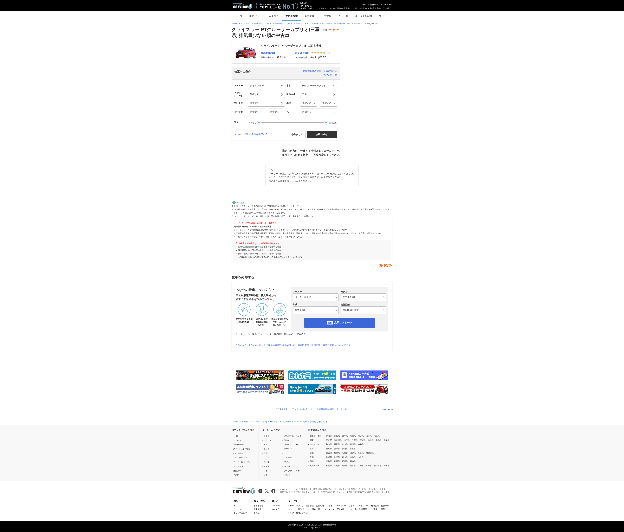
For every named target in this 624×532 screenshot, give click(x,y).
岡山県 (345, 457)
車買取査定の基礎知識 (309, 345)
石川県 (353, 444)
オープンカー (239, 466)
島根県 (337, 457)
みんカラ (276, 509)
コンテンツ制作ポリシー (299, 509)
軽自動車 (237, 471)
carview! (235, 24)
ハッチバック (239, 444)
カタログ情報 (302, 53)
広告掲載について (344, 509)
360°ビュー (255, 16)
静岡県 (345, 449)
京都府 (345, 453)
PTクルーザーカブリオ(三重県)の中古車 (347, 24)
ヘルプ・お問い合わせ (298, 513)
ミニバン (237, 440)
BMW (286, 440)
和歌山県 (370, 453)
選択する (306, 111)
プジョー (288, 462)
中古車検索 (292, 16)
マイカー (384, 16)
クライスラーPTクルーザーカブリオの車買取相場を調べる (265, 345)
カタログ (273, 16)
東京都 (329, 440)
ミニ (286, 453)
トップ (238, 16)
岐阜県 (337, 449)
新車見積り (311, 16)
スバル (266, 462)
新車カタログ (246, 422)
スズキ (266, 466)
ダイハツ (267, 471)
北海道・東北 (315, 436)
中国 (312, 457)
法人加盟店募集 (362, 509)
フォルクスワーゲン (293, 444)
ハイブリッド (239, 453)
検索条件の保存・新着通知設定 (321, 71)
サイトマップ (328, 509)
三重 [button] (304, 94)
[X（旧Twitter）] (267, 491)
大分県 (361, 465)
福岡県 (329, 465)
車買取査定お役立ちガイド (336, 345)
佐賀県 (337, 465)
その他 (236, 475)
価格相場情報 (268, 53)
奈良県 (361, 453)
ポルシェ (288, 457)
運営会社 (310, 506)
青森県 (337, 436)
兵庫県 (337, 453)
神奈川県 (338, 440)
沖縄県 (387, 465)
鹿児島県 (378, 465)
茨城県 (363, 440)
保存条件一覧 (330, 74)
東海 (312, 449)
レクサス (267, 440)
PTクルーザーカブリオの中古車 (318, 24)
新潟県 (329, 444)
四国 (312, 461)
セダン (236, 436)
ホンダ (266, 449)
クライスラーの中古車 (295, 24)
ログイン (365, 4)
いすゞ (266, 475)
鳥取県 (329, 457)
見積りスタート (343, 322)
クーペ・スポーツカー (243, 462)
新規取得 (374, 4)
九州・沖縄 (314, 465)
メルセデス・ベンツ (293, 436)
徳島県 (329, 461)
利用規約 (375, 506)
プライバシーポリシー (336, 506)
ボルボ (287, 475)
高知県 (353, 461)
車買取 (327, 16)
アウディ (288, 449)
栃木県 (371, 440)
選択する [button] (254, 94)
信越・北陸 (314, 444)
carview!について (295, 506)
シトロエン (289, 466)
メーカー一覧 (258, 24)
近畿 (312, 453)
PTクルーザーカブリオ (289, 422)
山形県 (369, 436)
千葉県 (355, 440)
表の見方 (240, 202)
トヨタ (266, 436)
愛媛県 (345, 461)
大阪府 (329, 453)
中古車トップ (245, 24)
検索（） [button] (322, 134)
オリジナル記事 (363, 16)
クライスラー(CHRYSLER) (266, 422)
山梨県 (387, 440)
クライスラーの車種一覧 (275, 24)
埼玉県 (347, 440)
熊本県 (353, 465)
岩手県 (345, 436)
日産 (265, 444)
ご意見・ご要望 (378, 509)
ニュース (343, 16)
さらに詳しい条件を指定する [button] (252, 134)
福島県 (377, 436)
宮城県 (353, 436)
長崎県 (345, 465)
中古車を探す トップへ (286, 409)
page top (386, 409)
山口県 (361, 457)
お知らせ (320, 506)
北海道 (329, 436)
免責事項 (385, 506)
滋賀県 (353, 453)
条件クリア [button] (297, 134)
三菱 (265, 453)
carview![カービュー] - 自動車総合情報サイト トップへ (323, 409)
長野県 (337, 444)
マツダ (266, 457)
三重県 (353, 449)
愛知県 (329, 449)
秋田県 (361, 436)
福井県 (361, 444)
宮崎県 (369, 465)
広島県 (353, 457)
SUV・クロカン (240, 457)
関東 (312, 440)
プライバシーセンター (358, 506)
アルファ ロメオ (292, 471)
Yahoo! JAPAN (386, 4)
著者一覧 (316, 509)
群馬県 (379, 440)
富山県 (345, 444)
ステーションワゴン (242, 449)
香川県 (337, 461)
